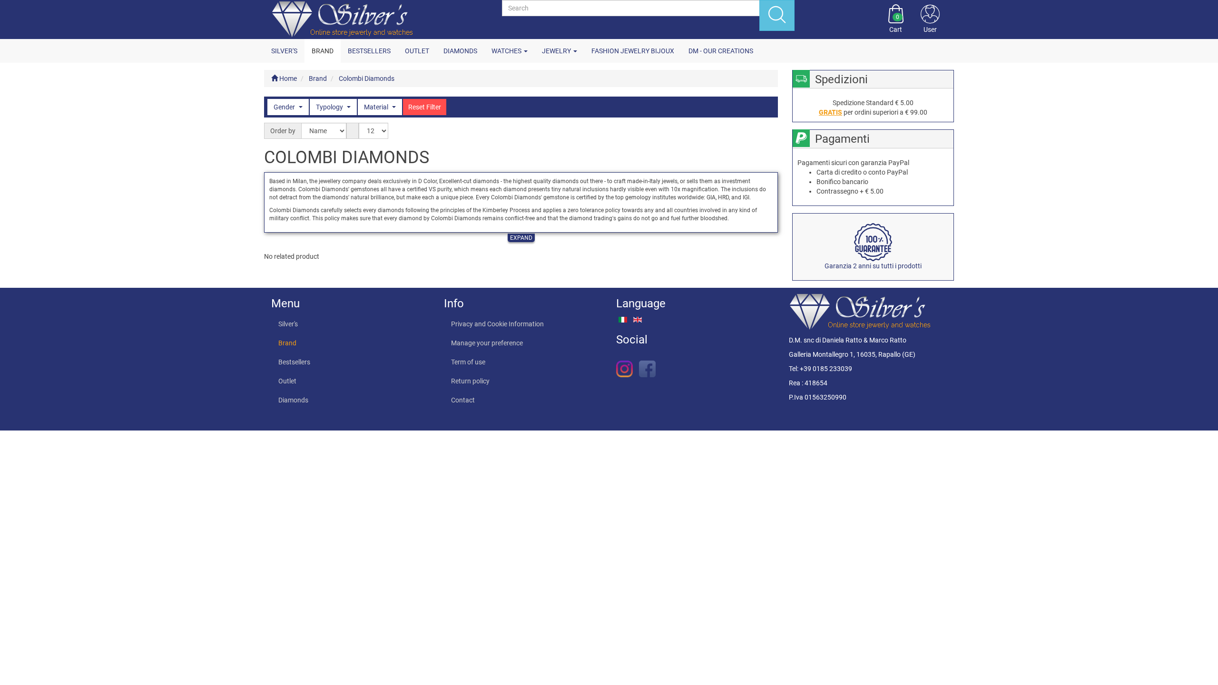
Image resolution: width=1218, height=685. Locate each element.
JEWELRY (557, 51)
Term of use (468, 362)
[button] (930, 19)
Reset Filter (424, 107)
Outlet (417, 51)
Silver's (284, 51)
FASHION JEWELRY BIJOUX (632, 51)
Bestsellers (369, 51)
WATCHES (507, 51)
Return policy (470, 381)
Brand (323, 51)
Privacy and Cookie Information (497, 324)
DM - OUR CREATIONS (720, 51)
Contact (463, 400)
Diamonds (460, 51)
